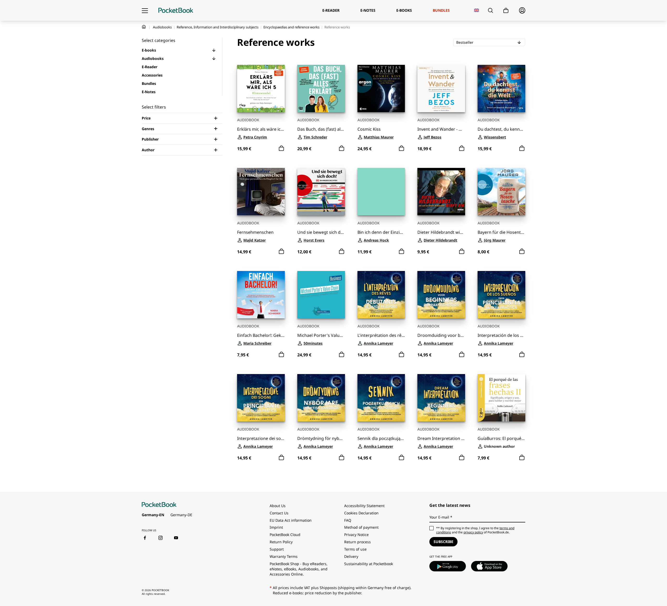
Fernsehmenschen (255, 232)
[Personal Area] (522, 10)
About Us (278, 505)
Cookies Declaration (362, 512)
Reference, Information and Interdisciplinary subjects (217, 27)
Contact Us (279, 512)
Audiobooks (162, 27)
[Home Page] (175, 10)
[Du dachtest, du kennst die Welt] (501, 88)
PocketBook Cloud (285, 534)
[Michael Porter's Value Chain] (321, 295)
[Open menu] (145, 10)
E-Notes (149, 91)
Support (277, 549)
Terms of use (355, 549)
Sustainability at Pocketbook (368, 563)
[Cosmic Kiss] (381, 88)
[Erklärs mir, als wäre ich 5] (261, 88)
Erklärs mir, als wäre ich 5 (261, 129)
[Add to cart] (281, 148)
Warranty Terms (284, 556)
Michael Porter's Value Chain (321, 335)
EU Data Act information (291, 520)
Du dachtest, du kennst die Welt (501, 129)
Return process (357, 541)
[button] (214, 50)
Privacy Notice (356, 534)
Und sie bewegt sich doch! (321, 232)
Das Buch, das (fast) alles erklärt (321, 129)
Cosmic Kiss (369, 129)
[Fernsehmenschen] (261, 192)
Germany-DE (181, 514)
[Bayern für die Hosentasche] (501, 192)
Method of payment (361, 527)
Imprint (276, 527)
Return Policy (281, 541)
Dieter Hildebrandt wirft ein (441, 232)
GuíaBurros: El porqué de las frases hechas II (501, 438)
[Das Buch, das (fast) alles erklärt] (321, 88)
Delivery (351, 556)
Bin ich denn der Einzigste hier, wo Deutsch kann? (381, 232)
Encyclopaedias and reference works (291, 27)
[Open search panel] (490, 10)
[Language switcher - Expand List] (476, 10)
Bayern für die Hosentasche (501, 232)
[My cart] (506, 10)
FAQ (347, 520)
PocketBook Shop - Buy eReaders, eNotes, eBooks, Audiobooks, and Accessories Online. (299, 569)
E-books (149, 50)
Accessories (152, 75)
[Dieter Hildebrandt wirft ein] (441, 192)
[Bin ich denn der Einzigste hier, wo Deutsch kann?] (381, 192)
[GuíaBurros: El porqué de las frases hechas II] (501, 398)
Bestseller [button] (480, 42)
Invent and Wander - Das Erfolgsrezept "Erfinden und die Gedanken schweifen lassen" (441, 129)
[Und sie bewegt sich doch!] (321, 192)
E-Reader (149, 66)
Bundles (149, 83)
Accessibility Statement (364, 505)
